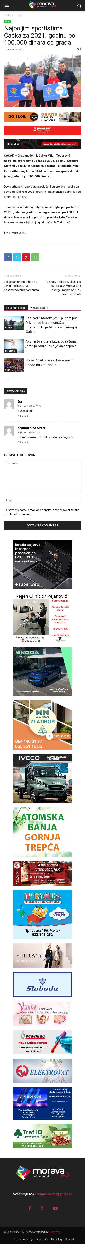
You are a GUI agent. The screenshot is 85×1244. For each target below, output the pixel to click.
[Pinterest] (26, 257)
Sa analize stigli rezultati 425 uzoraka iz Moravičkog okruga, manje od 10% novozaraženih (63, 288)
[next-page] (12, 379)
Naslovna (9, 15)
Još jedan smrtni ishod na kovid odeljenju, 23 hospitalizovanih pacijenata (21, 286)
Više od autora (39, 307)
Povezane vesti (16, 307)
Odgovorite (23, 416)
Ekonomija (10, 351)
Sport (21, 15)
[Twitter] (17, 257)
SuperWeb (54, 1232)
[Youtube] (55, 1208)
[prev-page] (6, 379)
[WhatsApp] (35, 257)
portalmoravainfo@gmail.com (54, 1194)
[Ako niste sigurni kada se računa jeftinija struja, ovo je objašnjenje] (14, 346)
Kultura (8, 328)
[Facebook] (8, 257)
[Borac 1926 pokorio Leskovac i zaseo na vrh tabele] (14, 365)
